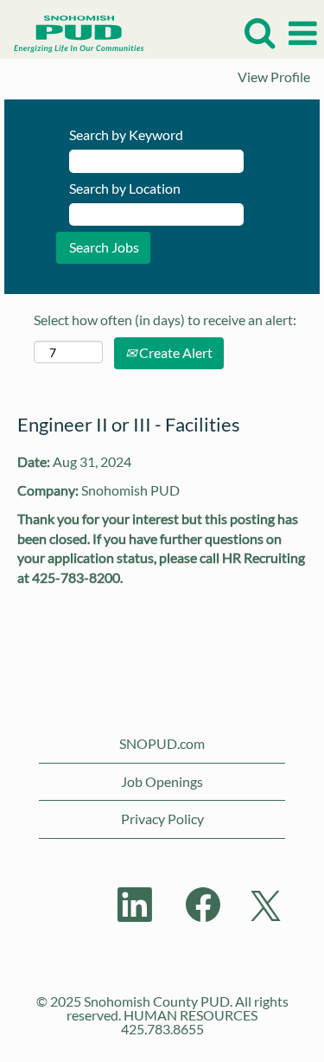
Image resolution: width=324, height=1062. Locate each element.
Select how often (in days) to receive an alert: (165, 319)
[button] (302, 33)
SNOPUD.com (162, 743)
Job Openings (162, 781)
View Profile (274, 77)
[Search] (259, 32)
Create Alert (175, 352)
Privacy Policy (162, 818)
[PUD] (72, 31)
